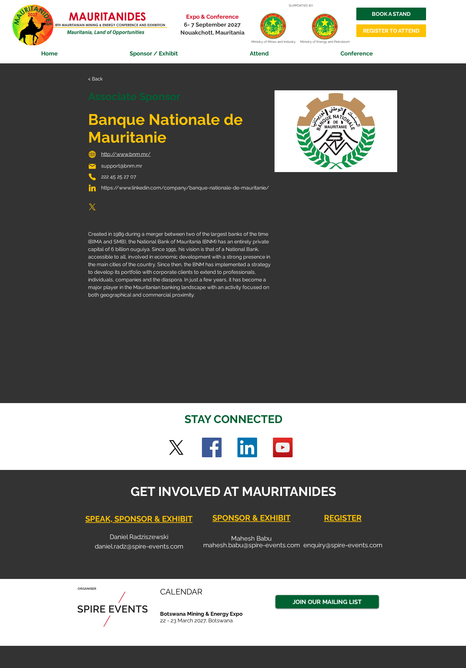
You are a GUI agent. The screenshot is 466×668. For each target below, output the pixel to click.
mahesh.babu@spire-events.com (251, 545)
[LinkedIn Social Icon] (247, 447)
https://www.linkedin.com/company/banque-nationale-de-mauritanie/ (185, 188)
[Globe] (92, 154)
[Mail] (92, 166)
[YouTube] (283, 447)
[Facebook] (212, 447)
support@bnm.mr (121, 166)
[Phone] (92, 177)
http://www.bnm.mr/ (126, 154)
